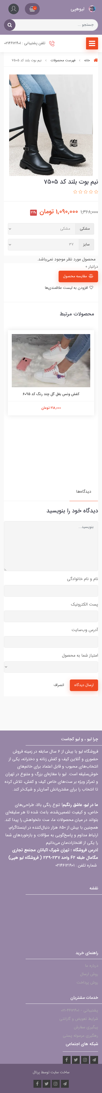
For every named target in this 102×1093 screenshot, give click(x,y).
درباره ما (91, 966)
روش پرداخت (87, 982)
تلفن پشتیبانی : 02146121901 (25, 43)
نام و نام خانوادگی (82, 579)
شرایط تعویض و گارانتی (78, 1019)
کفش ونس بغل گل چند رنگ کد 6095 (51, 394)
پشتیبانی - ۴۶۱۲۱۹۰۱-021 (79, 1010)
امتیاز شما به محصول (80, 655)
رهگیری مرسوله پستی (80, 1035)
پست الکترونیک (84, 604)
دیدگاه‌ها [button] (83, 491)
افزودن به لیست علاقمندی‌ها (67, 288)
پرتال (36, 1072)
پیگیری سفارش (86, 1027)
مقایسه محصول (75, 276)
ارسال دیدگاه (84, 685)
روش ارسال (89, 974)
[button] (32, 9)
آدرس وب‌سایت (84, 630)
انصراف (59, 685)
